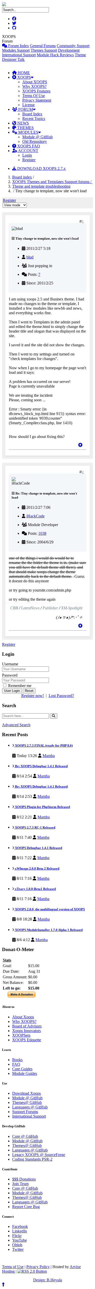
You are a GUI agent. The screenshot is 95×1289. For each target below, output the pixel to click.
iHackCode (35, 516)
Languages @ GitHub (30, 1107)
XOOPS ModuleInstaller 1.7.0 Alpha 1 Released (48, 930)
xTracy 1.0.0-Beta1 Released (35, 889)
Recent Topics (33, 118)
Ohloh (17, 1245)
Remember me (19, 685)
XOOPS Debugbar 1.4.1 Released (38, 848)
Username (10, 664)
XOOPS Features (36, 91)
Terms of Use (13, 1267)
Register (28, 160)
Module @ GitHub (37, 137)
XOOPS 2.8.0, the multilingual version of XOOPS (49, 909)
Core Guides (22, 1069)
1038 (42, 533)
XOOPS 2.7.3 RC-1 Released (34, 827)
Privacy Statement (36, 100)
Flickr (17, 1235)
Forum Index (18, 46)
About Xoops (23, 1017)
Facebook (20, 1226)
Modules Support (16, 50)
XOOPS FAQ (28, 146)
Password (9, 675)
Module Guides (24, 1073)
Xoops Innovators (26, 1031)
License (28, 105)
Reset (29, 691)
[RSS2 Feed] (32, 1271)
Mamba (49, 755)
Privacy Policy (38, 1267)
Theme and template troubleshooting (41, 186)
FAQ (16, 1064)
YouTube (19, 1240)
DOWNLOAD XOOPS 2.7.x (41, 168)
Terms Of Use (33, 95)
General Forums (43, 46)
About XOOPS (34, 82)
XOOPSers (21, 1035)
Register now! (32, 695)
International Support (19, 55)
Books (17, 1060)
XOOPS (23, 77)
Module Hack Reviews (55, 55)
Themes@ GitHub (27, 1102)
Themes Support (44, 50)
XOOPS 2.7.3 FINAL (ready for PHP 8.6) (43, 745)
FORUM (25, 109)
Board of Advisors (27, 1026)
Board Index (32, 114)
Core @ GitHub (25, 1136)
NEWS (22, 123)
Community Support (73, 46)
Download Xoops (26, 1093)
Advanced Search (16, 725)
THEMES (25, 128)
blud (29, 257)
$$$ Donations (24, 1179)
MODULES (27, 132)
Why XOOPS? (34, 86)
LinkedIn (19, 1231)
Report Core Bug (26, 1206)
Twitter (18, 1249)
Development (69, 50)
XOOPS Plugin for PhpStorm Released (42, 807)
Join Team (20, 1184)
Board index (22, 177)
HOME (23, 73)
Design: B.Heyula (47, 1280)
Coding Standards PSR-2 (32, 1159)
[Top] (80, 445)
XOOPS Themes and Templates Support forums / (52, 182)
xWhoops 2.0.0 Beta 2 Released (36, 868)
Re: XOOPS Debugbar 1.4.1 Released (41, 766)
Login (27, 155)
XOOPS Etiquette (26, 1040)
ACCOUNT (27, 150)
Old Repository (34, 141)
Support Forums (25, 1111)
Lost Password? (61, 695)
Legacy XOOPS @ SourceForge (38, 1155)
